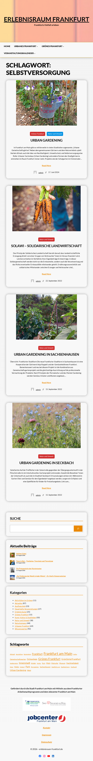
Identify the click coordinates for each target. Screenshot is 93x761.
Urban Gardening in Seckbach (46, 463)
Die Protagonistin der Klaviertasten (28, 569)
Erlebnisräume (20, 612)
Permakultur (35, 667)
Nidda (16, 667)
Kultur (39, 663)
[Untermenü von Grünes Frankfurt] (63, 46)
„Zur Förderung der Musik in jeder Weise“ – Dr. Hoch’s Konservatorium (41, 576)
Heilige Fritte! (21, 554)
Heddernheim (14, 663)
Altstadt (12, 654)
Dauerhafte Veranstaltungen (26, 609)
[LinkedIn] (53, 756)
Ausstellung (19, 654)
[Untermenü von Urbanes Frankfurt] (37, 46)
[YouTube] (48, 756)
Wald (29, 670)
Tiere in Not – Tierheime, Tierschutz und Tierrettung (34, 561)
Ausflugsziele (20, 606)
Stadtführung (55, 667)
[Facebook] (40, 756)
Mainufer (54, 663)
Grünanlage (32, 659)
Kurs (43, 663)
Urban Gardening (46, 140)
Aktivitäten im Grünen (24, 600)
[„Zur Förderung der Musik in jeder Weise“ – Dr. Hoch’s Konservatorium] (12, 577)
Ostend (22, 667)
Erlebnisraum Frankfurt (46, 19)
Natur (11, 667)
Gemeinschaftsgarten (18, 659)
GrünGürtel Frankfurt (71, 659)
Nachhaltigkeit (72, 663)
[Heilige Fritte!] (12, 555)
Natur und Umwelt (55, 134)
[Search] (78, 529)
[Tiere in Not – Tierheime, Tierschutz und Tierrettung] (12, 562)
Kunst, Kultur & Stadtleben (25, 617)
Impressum (46, 735)
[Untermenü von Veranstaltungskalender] (34, 53)
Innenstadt (24, 662)
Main (48, 663)
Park (28, 666)
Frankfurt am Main (58, 653)
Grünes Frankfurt (37, 134)
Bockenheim (27, 654)
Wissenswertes (21, 629)
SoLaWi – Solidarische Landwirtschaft (46, 246)
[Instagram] (44, 756)
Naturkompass (21, 623)
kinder (33, 663)
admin (41, 173)
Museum (62, 663)
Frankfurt (37, 653)
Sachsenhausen (45, 667)
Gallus (75, 654)
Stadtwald (74, 667)
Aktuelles (18, 603)
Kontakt (46, 728)
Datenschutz (46, 742)
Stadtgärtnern (65, 667)
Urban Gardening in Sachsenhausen (46, 354)
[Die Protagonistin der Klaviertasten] (12, 570)
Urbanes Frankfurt (22, 626)
